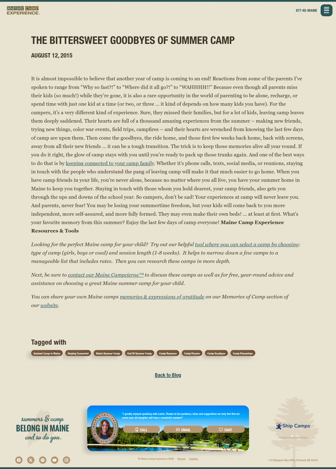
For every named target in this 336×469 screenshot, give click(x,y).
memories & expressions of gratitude (162, 296)
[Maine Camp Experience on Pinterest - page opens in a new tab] (42, 460)
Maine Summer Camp (108, 353)
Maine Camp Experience (23, 10)
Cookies (193, 458)
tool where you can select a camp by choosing (247, 244)
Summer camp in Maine (47, 353)
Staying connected (78, 353)
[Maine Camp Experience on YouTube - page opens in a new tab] (54, 460)
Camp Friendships (243, 353)
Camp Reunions (168, 353)
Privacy (181, 458)
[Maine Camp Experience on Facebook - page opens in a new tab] (19, 460)
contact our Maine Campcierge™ (106, 275)
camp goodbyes (216, 353)
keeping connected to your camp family (110, 163)
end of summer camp (139, 353)
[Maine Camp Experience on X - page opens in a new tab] (30, 460)
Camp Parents (192, 353)
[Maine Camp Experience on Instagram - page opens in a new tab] (66, 460)
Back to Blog (168, 375)
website (49, 305)
